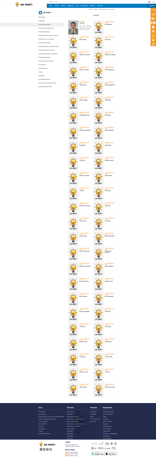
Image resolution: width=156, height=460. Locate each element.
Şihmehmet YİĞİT (83, 372)
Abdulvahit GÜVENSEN (110, 54)
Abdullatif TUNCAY (109, 160)
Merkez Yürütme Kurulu (73, 416)
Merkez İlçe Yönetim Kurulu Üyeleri (47, 83)
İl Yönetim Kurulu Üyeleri (45, 24)
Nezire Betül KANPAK (84, 311)
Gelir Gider (41, 426)
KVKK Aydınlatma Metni (44, 433)
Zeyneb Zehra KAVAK (110, 387)
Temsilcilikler (70, 436)
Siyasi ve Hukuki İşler (108, 414)
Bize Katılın (51, 1)
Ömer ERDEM (108, 326)
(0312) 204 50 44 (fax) (72, 455)
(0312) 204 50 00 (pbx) (72, 452)
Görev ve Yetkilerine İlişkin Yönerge (47, 419)
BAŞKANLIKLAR (70, 5)
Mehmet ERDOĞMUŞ (110, 236)
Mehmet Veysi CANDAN (84, 266)
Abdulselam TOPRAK (84, 175)
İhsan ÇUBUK (108, 115)
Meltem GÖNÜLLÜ (109, 266)
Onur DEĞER (82, 326)
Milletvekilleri (70, 433)
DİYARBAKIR (96, 15)
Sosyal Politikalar (107, 426)
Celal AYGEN (108, 190)
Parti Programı (42, 414)
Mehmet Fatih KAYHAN (84, 54)
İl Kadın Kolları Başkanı (44, 32)
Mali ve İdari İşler (107, 438)
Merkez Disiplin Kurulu (72, 421)
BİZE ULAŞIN (100, 5)
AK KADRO (56, 5)
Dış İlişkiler (105, 424)
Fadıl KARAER (108, 100)
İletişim (56, 1)
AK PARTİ (90, 9)
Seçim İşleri (105, 419)
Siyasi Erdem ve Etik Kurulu (73, 426)
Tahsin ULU (107, 372)
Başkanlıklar (41, 75)
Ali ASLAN (81, 190)
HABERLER (63, 5)
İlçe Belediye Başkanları (44, 79)
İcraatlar (41, 431)
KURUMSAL (92, 5)
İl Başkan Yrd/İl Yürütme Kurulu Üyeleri (48, 53)
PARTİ (50, 5)
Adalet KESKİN (108, 175)
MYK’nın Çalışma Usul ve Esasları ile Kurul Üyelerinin (51, 416)
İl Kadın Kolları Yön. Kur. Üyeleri (46, 39)
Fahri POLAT (82, 160)
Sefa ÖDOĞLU (108, 341)
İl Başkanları (41, 21)
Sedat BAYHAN (108, 24)
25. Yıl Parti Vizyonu (43, 421)
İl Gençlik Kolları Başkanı (44, 42)
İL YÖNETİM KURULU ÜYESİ (109, 22)
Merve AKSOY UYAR (84, 281)
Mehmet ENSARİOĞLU (110, 85)
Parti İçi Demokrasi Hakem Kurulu (75, 424)
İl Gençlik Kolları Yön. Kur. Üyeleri (46, 50)
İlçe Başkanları (42, 64)
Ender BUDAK (108, 145)
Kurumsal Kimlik (42, 424)
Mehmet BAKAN (83, 236)
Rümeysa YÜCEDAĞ (84, 69)
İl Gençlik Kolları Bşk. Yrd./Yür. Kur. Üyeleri (49, 46)
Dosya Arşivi (42, 428)
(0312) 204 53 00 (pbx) (72, 454)
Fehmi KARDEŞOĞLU (109, 69)
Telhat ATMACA (83, 387)
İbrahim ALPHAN (83, 341)
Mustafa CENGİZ (83, 296)
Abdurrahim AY (83, 85)
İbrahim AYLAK (82, 221)
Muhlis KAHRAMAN (109, 130)
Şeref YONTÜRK (108, 356)
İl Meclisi (41, 72)
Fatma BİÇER (108, 205)
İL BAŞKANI (82, 21)
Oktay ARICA (108, 311)
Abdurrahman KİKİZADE (85, 130)
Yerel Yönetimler (107, 428)
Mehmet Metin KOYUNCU (108, 252)
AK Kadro (95, 9)
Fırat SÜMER (82, 145)
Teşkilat (105, 416)
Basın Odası (93, 421)
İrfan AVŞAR (107, 221)
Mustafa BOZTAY (109, 281)
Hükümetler (70, 431)
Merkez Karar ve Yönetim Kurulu (75, 419)
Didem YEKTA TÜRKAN (84, 205)
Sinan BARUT (82, 356)
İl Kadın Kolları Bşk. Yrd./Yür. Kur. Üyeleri (48, 35)
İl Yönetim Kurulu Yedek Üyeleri (46, 28)
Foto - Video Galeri (95, 419)
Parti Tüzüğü (42, 411)
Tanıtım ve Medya (107, 421)
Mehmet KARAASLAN (84, 251)
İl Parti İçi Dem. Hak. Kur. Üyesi (46, 61)
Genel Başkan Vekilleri (108, 411)
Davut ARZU (108, 39)
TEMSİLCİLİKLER (84, 5)
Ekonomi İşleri (106, 431)
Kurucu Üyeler (70, 428)
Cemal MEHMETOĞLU (84, 115)
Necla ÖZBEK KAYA (109, 296)
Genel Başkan (70, 411)
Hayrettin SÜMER (83, 100)
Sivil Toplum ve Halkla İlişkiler (110, 433)
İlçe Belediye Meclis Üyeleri (45, 86)
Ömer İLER (81, 23)
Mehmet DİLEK (82, 39)
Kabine (92, 416)
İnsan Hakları (106, 436)
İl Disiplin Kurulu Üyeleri (44, 57)
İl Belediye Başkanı (43, 68)
